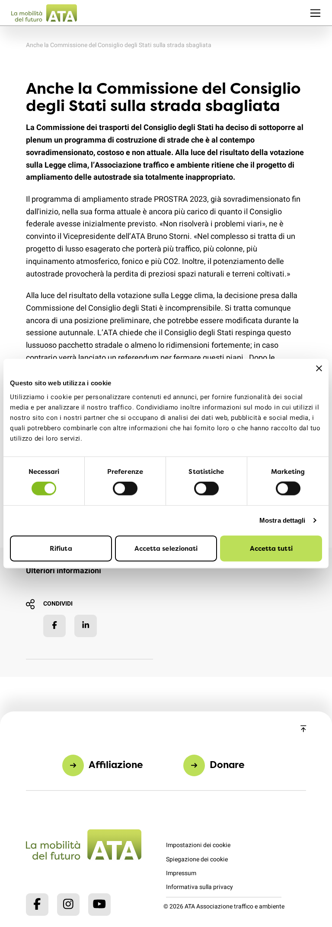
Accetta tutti (271, 547)
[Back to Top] (303, 729)
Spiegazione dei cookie (197, 859)
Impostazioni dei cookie (198, 845)
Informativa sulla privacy (199, 887)
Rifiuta (61, 547)
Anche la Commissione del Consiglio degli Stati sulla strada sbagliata (118, 45)
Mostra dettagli (282, 520)
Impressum (181, 873)
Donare (227, 764)
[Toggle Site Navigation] (315, 13)
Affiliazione (116, 764)
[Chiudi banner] (319, 368)
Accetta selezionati (166, 547)
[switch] (125, 488)
